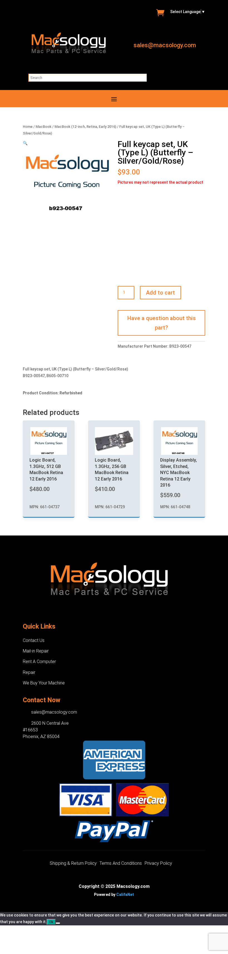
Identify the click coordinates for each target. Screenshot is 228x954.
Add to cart (160, 292)
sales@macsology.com (164, 45)
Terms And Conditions (121, 863)
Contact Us (33, 640)
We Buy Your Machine (44, 683)
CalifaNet (125, 894)
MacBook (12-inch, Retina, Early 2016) (85, 126)
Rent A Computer (39, 661)
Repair (29, 672)
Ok (51, 922)
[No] (58, 923)
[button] (25, 143)
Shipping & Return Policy (73, 863)
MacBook (43, 126)
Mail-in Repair (36, 651)
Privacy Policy (158, 863)
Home (28, 126)
